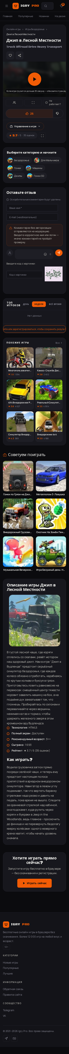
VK (4, 1015)
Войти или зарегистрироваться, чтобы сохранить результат (34, 329)
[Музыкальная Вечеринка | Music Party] (18, 551)
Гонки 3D (39, 175)
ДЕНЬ (26, 304)
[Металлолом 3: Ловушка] (51, 476)
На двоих (60, 16)
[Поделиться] (19, 55)
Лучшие (8, 973)
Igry (30, 6)
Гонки (17, 168)
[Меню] (6, 6)
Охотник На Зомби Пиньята (51, 532)
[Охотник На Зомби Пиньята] (51, 514)
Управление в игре (25, 126)
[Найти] (45, 5)
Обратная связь (13, 989)
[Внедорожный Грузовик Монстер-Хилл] (18, 514)
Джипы (18, 175)
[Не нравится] (58, 113)
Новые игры (10, 962)
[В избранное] (10, 55)
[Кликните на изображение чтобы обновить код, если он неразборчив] (54, 274)
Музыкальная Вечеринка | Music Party (18, 569)
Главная (7, 16)
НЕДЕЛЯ (38, 304)
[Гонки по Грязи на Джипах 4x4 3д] (18, 476)
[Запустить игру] (34, 79)
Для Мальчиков (50, 160)
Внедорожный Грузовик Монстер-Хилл (18, 532)
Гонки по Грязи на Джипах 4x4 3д (18, 494)
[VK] (14, 1038)
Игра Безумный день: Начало (51, 569)
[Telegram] (6, 1038)
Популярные (25, 16)
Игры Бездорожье (35, 29)
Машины (38, 168)
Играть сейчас (37, 883)
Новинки (44, 16)
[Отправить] (59, 252)
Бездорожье (21, 160)
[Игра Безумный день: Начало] (51, 551)
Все (58, 342)
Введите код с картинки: (21, 263)
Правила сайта (12, 994)
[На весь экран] (33, 102)
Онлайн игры (13, 29)
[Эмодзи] (45, 254)
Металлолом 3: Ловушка (50, 494)
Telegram (8, 1010)
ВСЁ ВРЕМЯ (55, 304)
